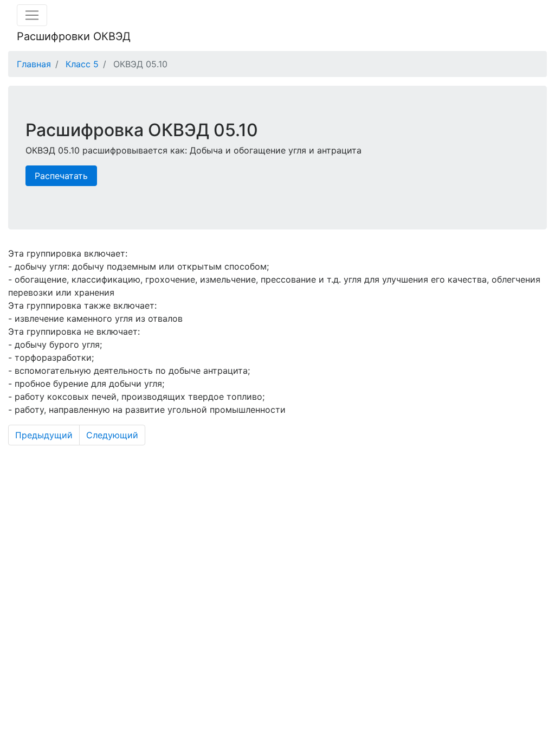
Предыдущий (44, 435)
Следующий (112, 435)
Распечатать (61, 175)
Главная (34, 64)
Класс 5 (82, 64)
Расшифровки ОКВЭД (74, 36)
